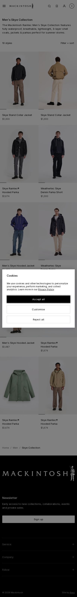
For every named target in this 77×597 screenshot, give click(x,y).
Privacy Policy (46, 289)
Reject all (38, 319)
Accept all (38, 299)
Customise (38, 309)
